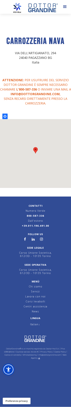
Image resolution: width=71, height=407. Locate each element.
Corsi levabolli (35, 301)
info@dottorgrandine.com (35, 94)
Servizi (35, 291)
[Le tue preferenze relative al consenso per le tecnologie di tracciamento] (17, 401)
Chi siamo (35, 286)
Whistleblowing (30, 355)
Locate (5, 116)
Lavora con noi (35, 296)
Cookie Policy (60, 352)
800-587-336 (35, 215)
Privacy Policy (46, 352)
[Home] (35, 7)
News (35, 311)
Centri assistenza (35, 306)
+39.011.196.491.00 (35, 225)
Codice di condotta (12, 355)
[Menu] (64, 7)
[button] (8, 369)
